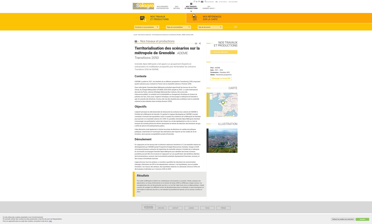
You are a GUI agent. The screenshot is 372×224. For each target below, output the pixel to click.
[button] (223, 103)
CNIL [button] (50, 221)
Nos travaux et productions (191, 7)
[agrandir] (224, 140)
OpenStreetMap (230, 116)
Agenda (191, 208)
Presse (223, 208)
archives (161, 208)
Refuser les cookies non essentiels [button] (343, 219)
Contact (175, 208)
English (202, 2)
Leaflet (225, 116)
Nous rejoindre (233, 2)
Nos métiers (176, 7)
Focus (207, 208)
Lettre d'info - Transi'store (149, 207)
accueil (135, 34)
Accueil (143, 6)
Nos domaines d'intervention (162, 7)
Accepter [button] (362, 219)
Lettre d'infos (223, 2)
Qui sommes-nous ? (208, 7)
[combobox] (146, 27)
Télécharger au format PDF (220, 78)
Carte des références (220, 52)
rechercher (210, 2)
